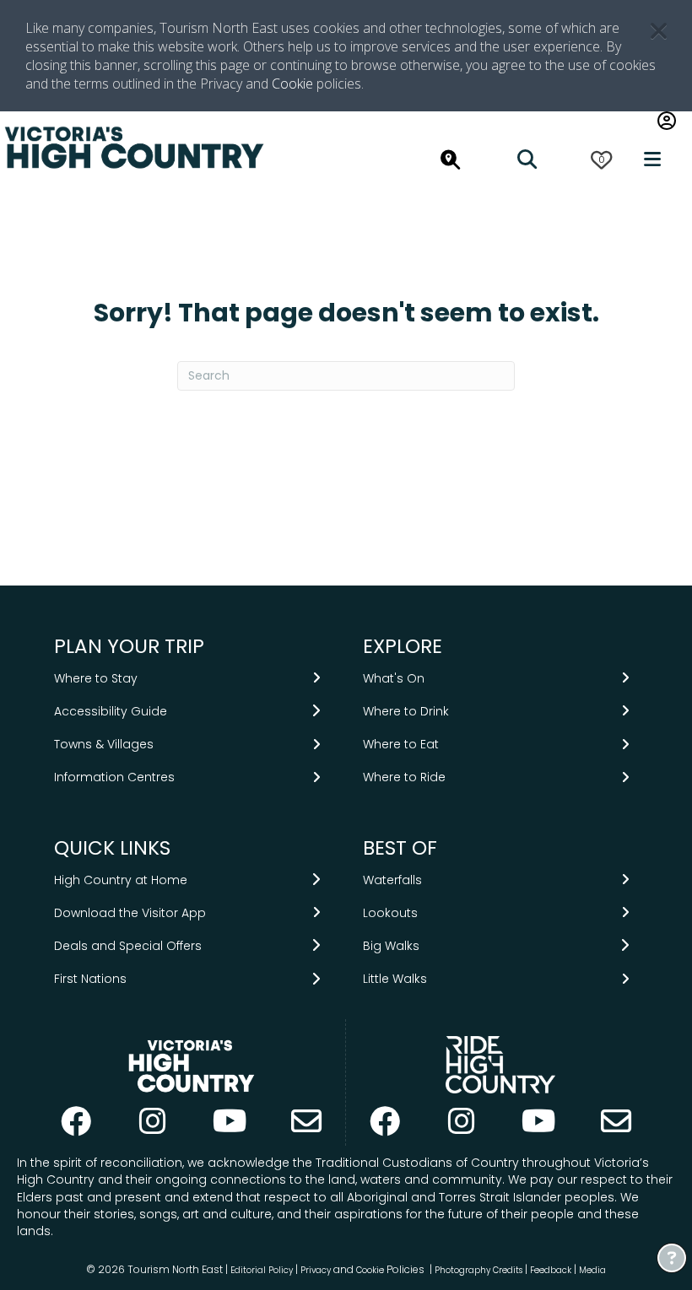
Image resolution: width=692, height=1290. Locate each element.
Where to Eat (401, 744)
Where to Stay (96, 678)
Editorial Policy (261, 1270)
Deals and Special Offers (128, 945)
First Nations (90, 978)
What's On (393, 678)
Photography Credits (478, 1270)
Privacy (315, 1270)
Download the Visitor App (130, 912)
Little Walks (395, 978)
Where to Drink (406, 711)
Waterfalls (392, 880)
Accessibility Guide (110, 711)
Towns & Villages (104, 744)
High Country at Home (120, 880)
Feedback (552, 1270)
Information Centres (114, 777)
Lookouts (390, 912)
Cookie (292, 83)
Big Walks (391, 945)
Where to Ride (404, 777)
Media (592, 1270)
